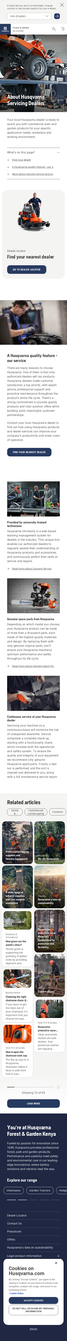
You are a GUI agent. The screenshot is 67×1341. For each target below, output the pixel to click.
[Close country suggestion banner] (62, 5)
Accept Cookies (33, 1300)
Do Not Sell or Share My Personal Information (33, 1310)
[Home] (5, 29)
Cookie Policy (17, 1293)
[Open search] (54, 29)
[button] (11, 1200)
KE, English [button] (18, 30)
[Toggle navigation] (62, 29)
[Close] (56, 1263)
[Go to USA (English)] (57, 16)
